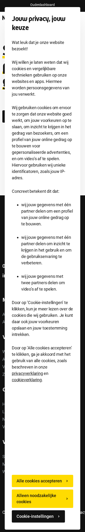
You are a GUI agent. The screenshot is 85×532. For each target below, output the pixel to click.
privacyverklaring (27, 373)
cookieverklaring (27, 379)
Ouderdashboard (42, 5)
